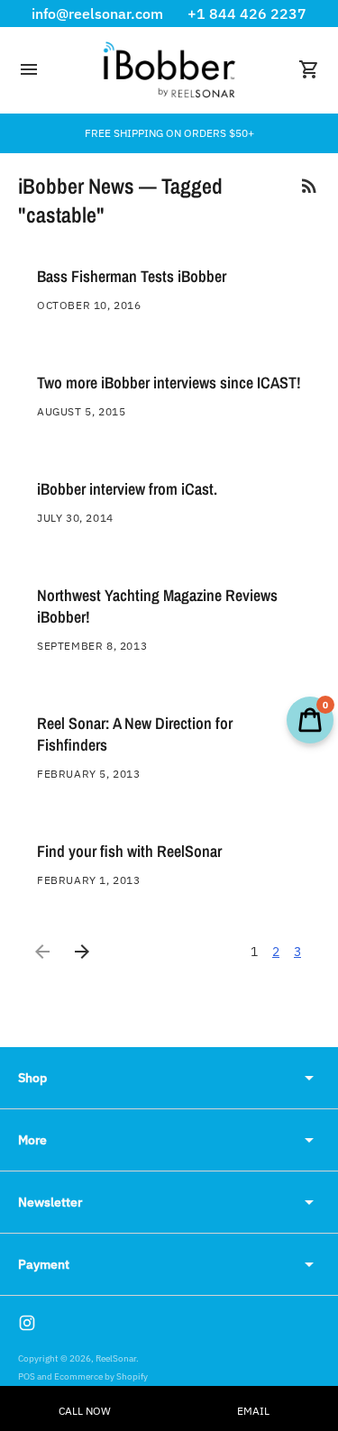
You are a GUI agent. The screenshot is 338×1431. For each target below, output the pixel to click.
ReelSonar (116, 1358)
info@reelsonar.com (97, 14)
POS (26, 1376)
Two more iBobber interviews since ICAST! (169, 382)
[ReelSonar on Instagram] (27, 1323)
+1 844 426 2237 (246, 14)
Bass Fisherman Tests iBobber (131, 276)
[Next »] (82, 951)
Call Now (85, 1410)
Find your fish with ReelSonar (129, 851)
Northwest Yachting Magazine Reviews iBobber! (157, 606)
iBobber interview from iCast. (127, 489)
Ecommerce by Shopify (101, 1376)
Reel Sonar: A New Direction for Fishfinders (135, 734)
